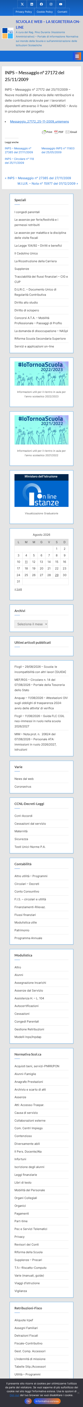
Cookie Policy (45, 11)
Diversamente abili (27, 1144)
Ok (28, 1401)
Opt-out (14, 1395)
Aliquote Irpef (23, 1320)
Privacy (19, 1237)
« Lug (18, 589)
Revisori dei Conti (26, 1244)
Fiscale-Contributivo (28, 1343)
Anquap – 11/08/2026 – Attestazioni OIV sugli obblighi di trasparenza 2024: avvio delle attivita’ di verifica (41, 703)
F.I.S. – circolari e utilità (30, 899)
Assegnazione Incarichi (30, 983)
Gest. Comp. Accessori (30, 1351)
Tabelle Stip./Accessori (30, 1366)
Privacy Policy (24, 11)
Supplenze (21, 269)
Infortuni (20, 1159)
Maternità (20, 831)
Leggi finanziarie (25, 1175)
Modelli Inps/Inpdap (27, 1037)
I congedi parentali (27, 212)
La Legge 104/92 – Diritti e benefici (38, 245)
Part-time (21, 1221)
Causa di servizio (26, 1113)
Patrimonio (21, 930)
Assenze (20, 1097)
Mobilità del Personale (29, 1190)
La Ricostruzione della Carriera (35, 261)
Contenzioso (23, 1136)
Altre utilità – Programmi (30, 876)
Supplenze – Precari (28, 1260)
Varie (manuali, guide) (29, 1275)
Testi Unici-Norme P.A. (30, 847)
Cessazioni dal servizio (30, 823)
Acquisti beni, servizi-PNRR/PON (36, 1066)
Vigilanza (20, 1291)
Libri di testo (22, 1182)
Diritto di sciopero (26, 310)
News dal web (24, 779)
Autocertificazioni (26, 1006)
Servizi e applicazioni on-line (34, 346)
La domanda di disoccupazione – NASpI (41, 331)
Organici (20, 1206)
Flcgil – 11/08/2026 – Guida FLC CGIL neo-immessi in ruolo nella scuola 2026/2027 (39, 721)
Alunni (18, 975)
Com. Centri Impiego (28, 1128)
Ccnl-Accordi (23, 816)
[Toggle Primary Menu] (77, 56)
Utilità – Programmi (27, 1374)
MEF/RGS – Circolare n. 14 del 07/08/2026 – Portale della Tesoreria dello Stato (39, 685)
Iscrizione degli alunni (29, 1167)
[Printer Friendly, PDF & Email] (59, 131)
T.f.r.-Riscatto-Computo (30, 1268)
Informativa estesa (47, 1401)
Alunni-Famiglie (25, 1074)
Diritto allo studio (26, 302)
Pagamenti (21, 1213)
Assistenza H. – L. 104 (29, 998)
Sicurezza (21, 839)
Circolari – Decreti (26, 884)
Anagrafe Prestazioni (28, 1082)
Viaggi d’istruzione (27, 1283)
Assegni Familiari (26, 1328)
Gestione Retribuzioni (29, 1029)
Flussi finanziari (25, 915)
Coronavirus (22, 786)
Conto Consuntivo (26, 891)
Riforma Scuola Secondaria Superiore (40, 338)
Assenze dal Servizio (28, 990)
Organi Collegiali (25, 1198)
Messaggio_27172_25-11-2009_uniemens (39, 121)
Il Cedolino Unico (26, 253)
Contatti (62, 11)
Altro (17, 967)
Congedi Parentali (26, 1021)
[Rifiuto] (78, 1393)
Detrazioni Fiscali (26, 1335)
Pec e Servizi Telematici (30, 1229)
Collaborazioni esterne (30, 1120)
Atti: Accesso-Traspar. (29, 1105)
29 (56, 575)
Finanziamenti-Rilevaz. (30, 907)
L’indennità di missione (30, 1359)
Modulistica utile (25, 922)
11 (26, 562)
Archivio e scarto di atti (30, 1089)
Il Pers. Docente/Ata (28, 1151)
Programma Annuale (28, 938)
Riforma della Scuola (28, 1252)
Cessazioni (22, 1014)
